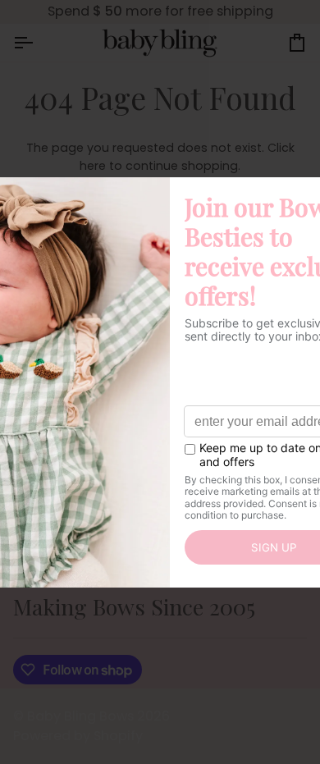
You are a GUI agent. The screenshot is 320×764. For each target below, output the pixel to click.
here (93, 166)
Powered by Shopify (78, 735)
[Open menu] (37, 43)
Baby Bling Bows (80, 716)
